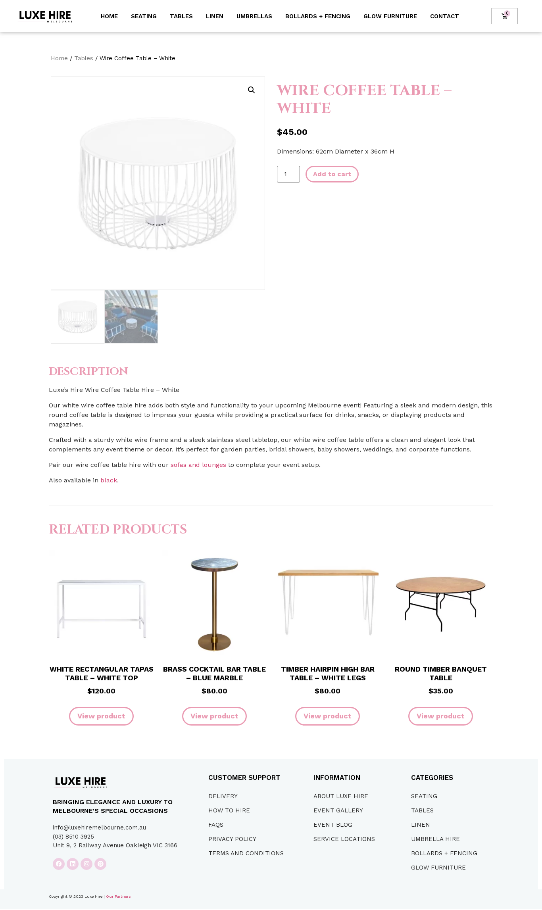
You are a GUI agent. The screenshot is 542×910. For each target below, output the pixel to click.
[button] (251, 90)
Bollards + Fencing (317, 16)
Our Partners (118, 896)
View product (101, 716)
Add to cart (332, 174)
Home (109, 16)
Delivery (223, 796)
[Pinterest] (100, 864)
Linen (214, 16)
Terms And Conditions (246, 853)
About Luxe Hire (340, 796)
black (108, 480)
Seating (144, 16)
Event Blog (332, 824)
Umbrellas (254, 16)
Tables (181, 16)
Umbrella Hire (435, 839)
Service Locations (344, 839)
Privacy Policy (232, 839)
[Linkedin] (73, 864)
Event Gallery (338, 810)
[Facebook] (59, 864)
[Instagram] (86, 864)
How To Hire (229, 810)
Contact (444, 16)
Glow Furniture (390, 16)
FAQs (215, 824)
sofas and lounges (198, 464)
